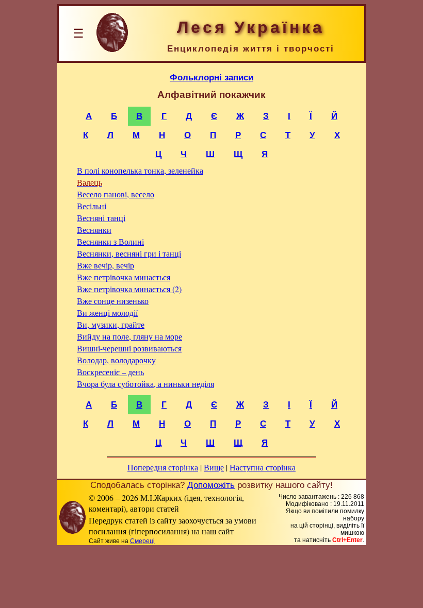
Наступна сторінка (263, 467)
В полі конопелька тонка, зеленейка (140, 170)
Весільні (91, 205)
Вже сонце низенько (113, 300)
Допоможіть (211, 485)
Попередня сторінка (162, 467)
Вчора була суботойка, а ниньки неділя (145, 383)
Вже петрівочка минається (123, 277)
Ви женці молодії (107, 312)
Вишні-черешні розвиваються (129, 348)
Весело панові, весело (115, 194)
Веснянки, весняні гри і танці (129, 253)
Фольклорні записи (211, 77)
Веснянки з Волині (110, 241)
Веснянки (94, 229)
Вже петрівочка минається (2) (129, 288)
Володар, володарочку (116, 359)
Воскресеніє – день (110, 371)
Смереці (142, 541)
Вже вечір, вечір (105, 265)
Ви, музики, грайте (110, 324)
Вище (214, 467)
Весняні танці (101, 217)
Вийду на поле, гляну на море (129, 336)
